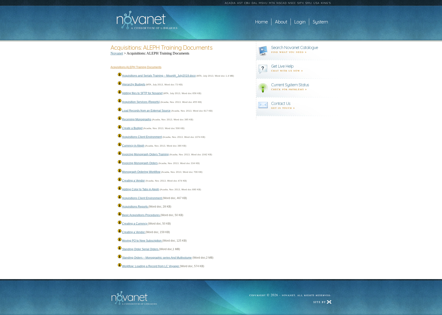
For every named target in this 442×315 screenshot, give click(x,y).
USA (316, 3)
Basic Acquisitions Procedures (141, 215)
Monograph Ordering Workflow (141, 171)
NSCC (292, 3)
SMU (308, 3)
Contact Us (280, 103)
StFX (300, 3)
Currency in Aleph (133, 145)
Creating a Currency (135, 223)
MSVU (263, 3)
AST (240, 3)
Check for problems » (289, 89)
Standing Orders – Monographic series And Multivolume (157, 257)
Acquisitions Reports (135, 206)
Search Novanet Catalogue (294, 47)
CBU (247, 3)
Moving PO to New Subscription (142, 240)
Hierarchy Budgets (133, 84)
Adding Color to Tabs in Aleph (140, 189)
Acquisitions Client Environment (142, 137)
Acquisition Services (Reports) (141, 102)
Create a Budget (132, 128)
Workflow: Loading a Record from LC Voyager (151, 266)
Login (299, 22)
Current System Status (290, 84)
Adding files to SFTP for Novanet (142, 93)
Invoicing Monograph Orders (140, 163)
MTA (272, 3)
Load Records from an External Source (146, 110)
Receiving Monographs (136, 119)
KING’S (326, 3)
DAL (254, 3)
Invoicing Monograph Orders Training (145, 154)
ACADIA (230, 3)
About (281, 22)
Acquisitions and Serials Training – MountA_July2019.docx (159, 75)
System (320, 22)
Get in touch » (283, 107)
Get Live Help (282, 66)
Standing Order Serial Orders (140, 249)
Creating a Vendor (133, 180)
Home (261, 22)
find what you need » (289, 51)
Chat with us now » (287, 70)
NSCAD (281, 3)
